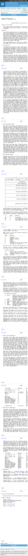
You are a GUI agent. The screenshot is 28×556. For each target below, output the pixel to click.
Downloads (21, 0)
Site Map (2, 549)
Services (14, 8)
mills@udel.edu (11, 505)
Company (24, 8)
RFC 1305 (22, 475)
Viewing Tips (7, 549)
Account (11, 0)
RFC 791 (19, 472)
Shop (15, 0)
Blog (26, 0)
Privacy (12, 549)
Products (8, 8)
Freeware (3, 8)
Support (19, 8)
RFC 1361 (4, 68)
